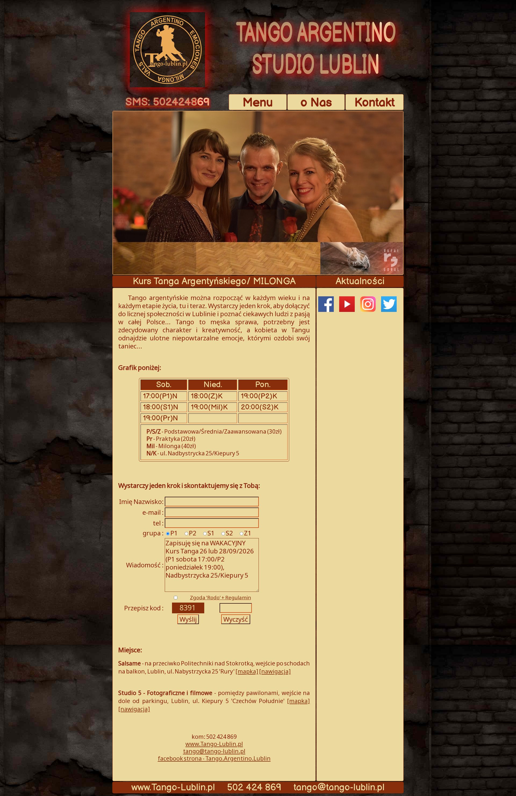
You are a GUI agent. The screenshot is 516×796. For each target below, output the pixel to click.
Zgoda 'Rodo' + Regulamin (220, 597)
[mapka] (246, 671)
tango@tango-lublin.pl (214, 751)
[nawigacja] (275, 671)
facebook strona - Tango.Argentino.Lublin (214, 758)
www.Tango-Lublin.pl (214, 744)
